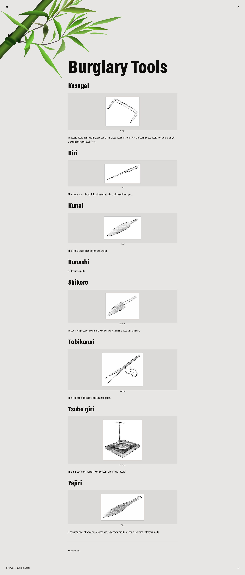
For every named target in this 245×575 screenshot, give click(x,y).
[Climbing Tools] (240, 287)
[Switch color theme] (238, 6)
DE (27, 568)
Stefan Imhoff (13, 568)
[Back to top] (238, 568)
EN (29, 568)
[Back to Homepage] (6, 6)
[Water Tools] (4, 287)
